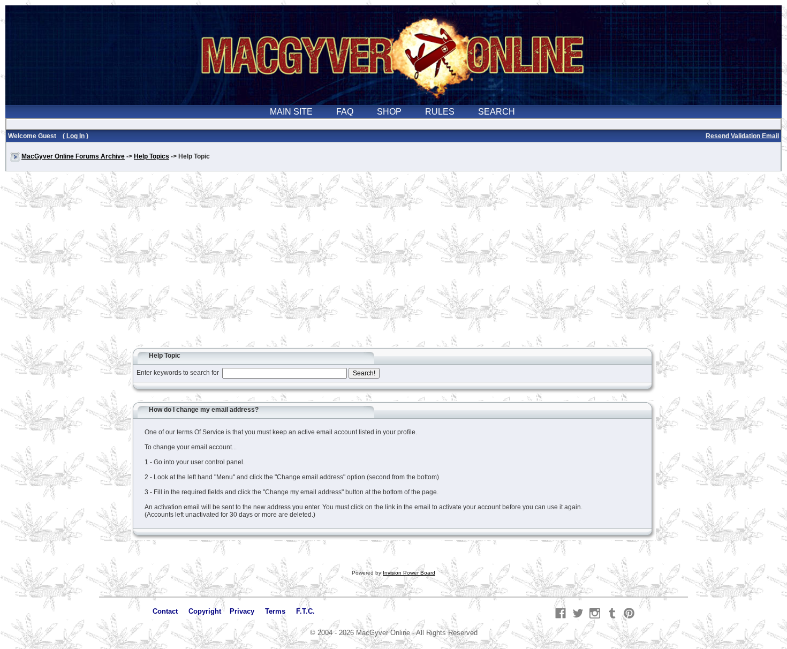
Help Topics (151, 156)
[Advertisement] (393, 264)
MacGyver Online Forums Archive (73, 156)
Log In (75, 136)
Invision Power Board (409, 573)
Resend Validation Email (742, 136)
